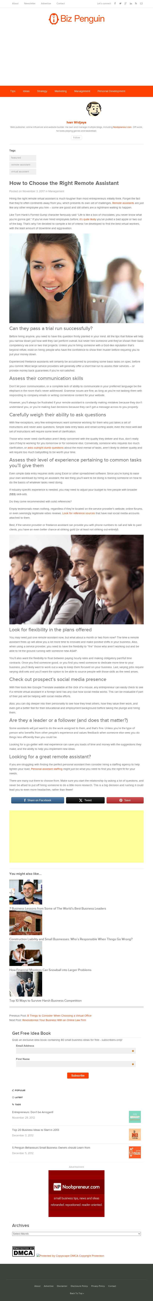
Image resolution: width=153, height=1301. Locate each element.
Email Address (75, 1045)
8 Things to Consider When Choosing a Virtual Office (59, 1015)
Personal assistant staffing (47, 769)
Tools (36, 102)
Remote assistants (123, 203)
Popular (19, 1090)
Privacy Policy (98, 1286)
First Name (75, 1058)
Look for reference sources (78, 513)
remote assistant (20, 164)
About (15, 3)
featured (16, 157)
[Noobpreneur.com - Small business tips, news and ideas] (76, 1216)
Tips (12, 91)
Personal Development (111, 91)
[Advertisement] (76, 58)
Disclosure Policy (79, 1286)
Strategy (42, 91)
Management (82, 91)
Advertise (46, 3)
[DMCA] (24, 1255)
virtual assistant (20, 171)
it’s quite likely (87, 219)
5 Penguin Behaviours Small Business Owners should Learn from (51, 1147)
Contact (61, 3)
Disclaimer (62, 1286)
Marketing (61, 91)
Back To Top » (77, 1293)
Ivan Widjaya (76, 122)
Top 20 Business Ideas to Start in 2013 (35, 1130)
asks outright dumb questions (46, 447)
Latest (18, 1097)
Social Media (18, 102)
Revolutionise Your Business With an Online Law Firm (54, 1020)
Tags (17, 1104)
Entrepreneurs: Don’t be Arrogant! (32, 1112)
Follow (76, 137)
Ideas (26, 91)
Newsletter (29, 3)
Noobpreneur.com (122, 127)
